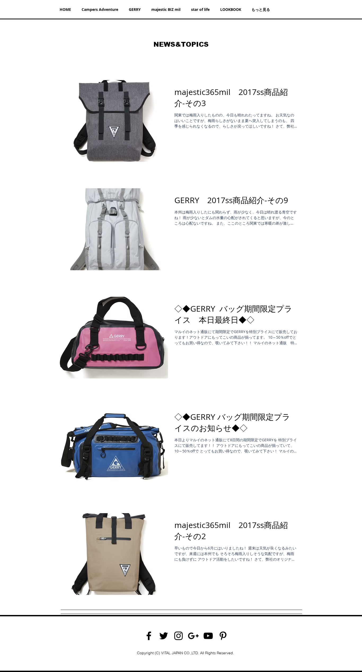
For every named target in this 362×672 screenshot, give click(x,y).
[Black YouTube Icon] (208, 636)
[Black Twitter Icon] (163, 636)
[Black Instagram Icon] (178, 636)
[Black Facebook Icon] (148, 636)
